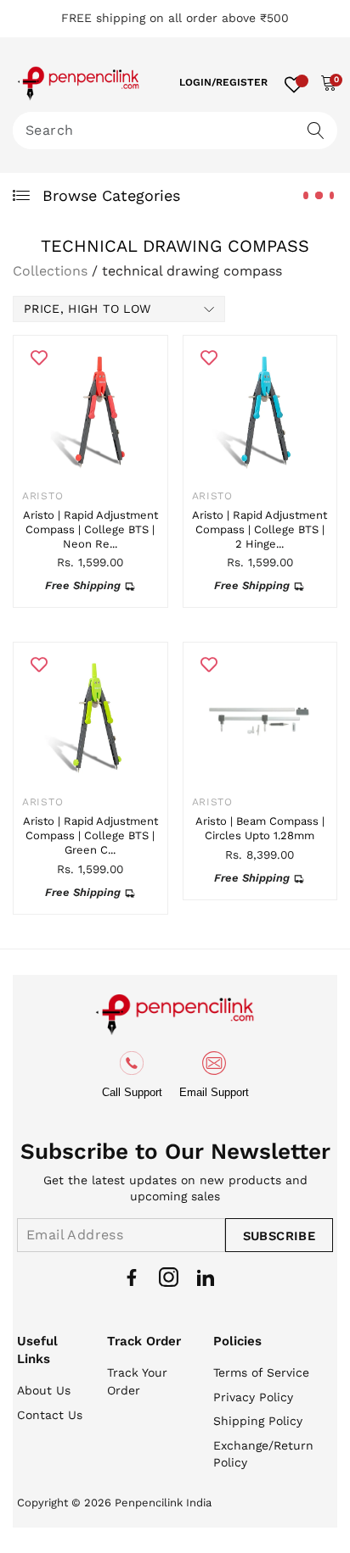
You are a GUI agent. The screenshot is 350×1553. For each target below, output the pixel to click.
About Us (44, 1390)
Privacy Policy (253, 1397)
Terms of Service (261, 1372)
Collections (50, 271)
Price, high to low (87, 308)
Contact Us (49, 1415)
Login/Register (223, 82)
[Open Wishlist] (294, 82)
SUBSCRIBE (279, 1236)
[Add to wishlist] (39, 357)
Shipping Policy (257, 1421)
